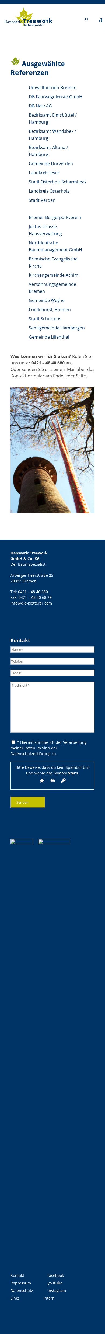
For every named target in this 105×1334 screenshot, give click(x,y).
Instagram (56, 1290)
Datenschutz (21, 1290)
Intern (49, 1298)
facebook (55, 1275)
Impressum (20, 1283)
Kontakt (17, 1275)
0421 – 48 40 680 (48, 363)
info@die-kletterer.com (31, 603)
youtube (54, 1283)
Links (15, 1298)
